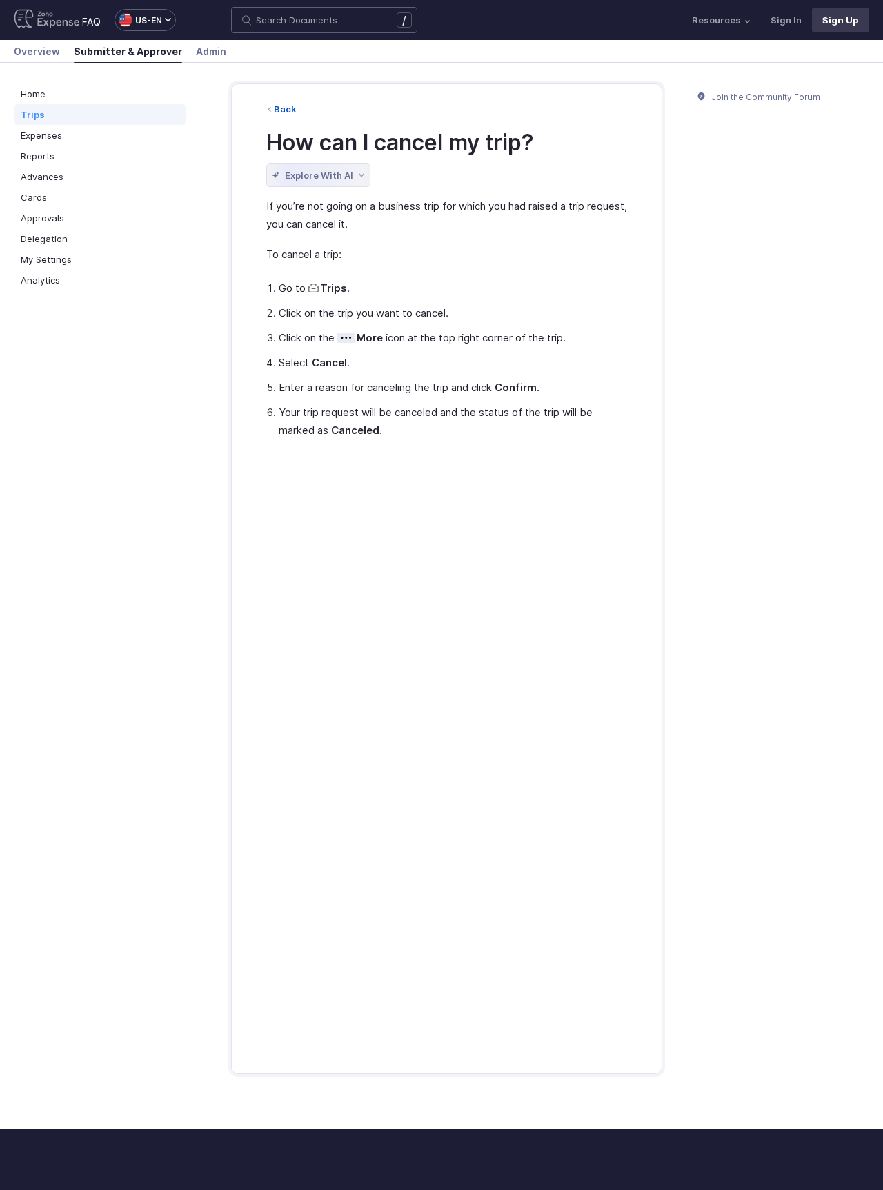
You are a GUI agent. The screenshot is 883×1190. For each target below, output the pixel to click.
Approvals (42, 218)
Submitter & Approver (128, 51)
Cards (34, 197)
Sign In (786, 20)
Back (285, 109)
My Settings (46, 259)
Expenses (41, 135)
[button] (138, 20)
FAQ (91, 22)
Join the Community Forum (765, 97)
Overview (37, 51)
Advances (42, 176)
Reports (37, 155)
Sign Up (840, 20)
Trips (33, 114)
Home (33, 93)
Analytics (40, 280)
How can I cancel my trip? (400, 142)
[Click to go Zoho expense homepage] (47, 20)
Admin (211, 51)
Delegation (44, 238)
